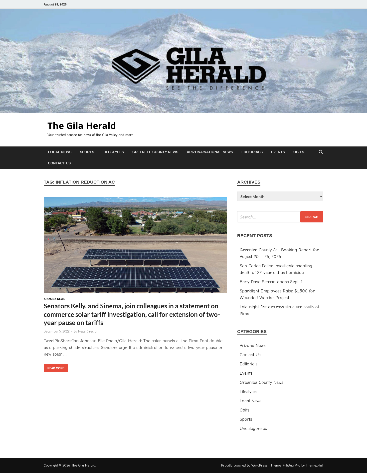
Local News (59, 152)
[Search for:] (280, 216)
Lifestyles (113, 152)
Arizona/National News (210, 152)
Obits (298, 152)
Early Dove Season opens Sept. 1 (271, 281)
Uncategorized (253, 428)
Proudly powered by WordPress (244, 465)
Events (278, 152)
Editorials (252, 152)
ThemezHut (314, 465)
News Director (88, 331)
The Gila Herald (81, 126)
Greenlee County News (155, 152)
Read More (54, 367)
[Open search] (321, 152)
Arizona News (54, 298)
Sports (87, 152)
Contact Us (59, 163)
